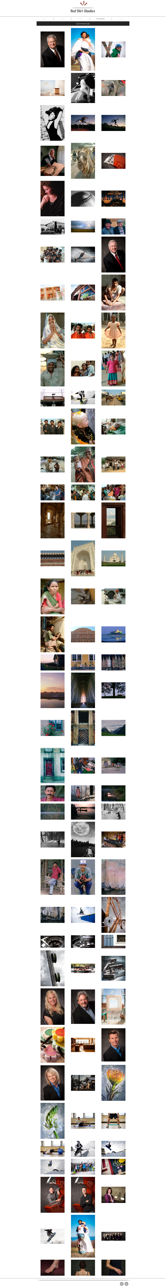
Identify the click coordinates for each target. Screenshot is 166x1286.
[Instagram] (122, 1284)
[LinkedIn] (126, 1284)
